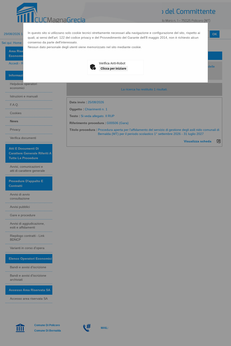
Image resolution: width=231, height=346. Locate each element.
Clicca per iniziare (113, 68)
